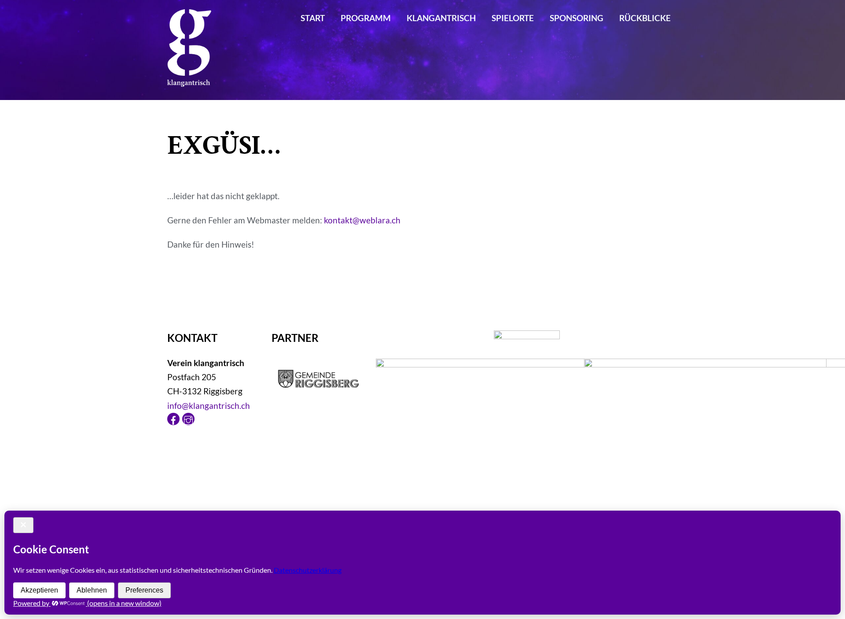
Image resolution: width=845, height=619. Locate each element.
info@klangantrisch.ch (208, 405)
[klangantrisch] (189, 80)
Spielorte (513, 18)
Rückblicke (645, 18)
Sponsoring (576, 18)
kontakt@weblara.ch (362, 220)
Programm (366, 18)
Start (313, 18)
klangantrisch (441, 18)
